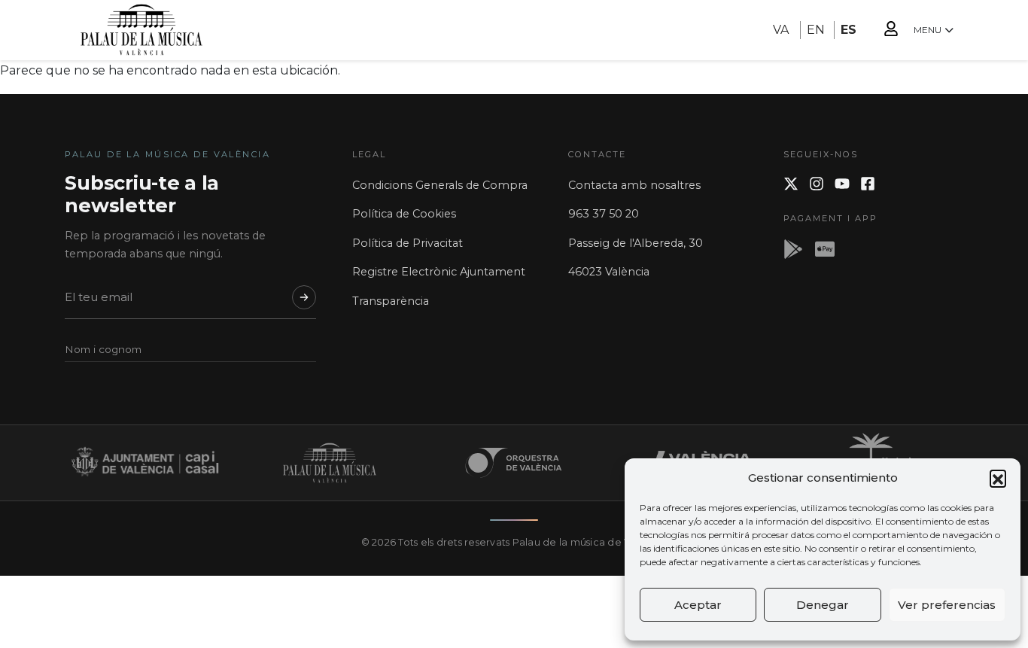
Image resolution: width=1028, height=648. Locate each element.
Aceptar (698, 605)
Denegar (822, 605)
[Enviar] (304, 297)
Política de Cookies (404, 214)
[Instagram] (816, 183)
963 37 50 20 (603, 214)
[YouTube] (842, 183)
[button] (997, 477)
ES (848, 30)
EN (816, 30)
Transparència (390, 301)
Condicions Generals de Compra (440, 185)
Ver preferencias (947, 605)
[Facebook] (867, 183)
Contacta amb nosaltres (634, 185)
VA (781, 30)
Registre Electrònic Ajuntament (438, 271)
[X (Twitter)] (790, 183)
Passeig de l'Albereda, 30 (635, 243)
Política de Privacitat (407, 243)
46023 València (608, 271)
